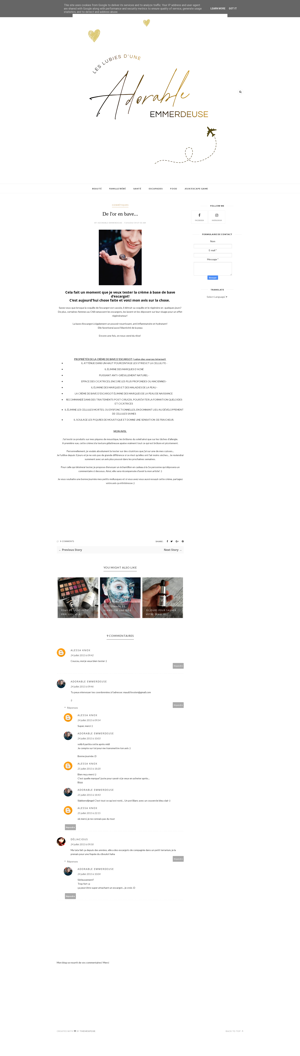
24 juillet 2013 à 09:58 (82, 844)
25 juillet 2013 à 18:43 (89, 794)
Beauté (97, 188)
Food (173, 188)
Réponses (72, 707)
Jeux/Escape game (196, 188)
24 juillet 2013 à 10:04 (89, 874)
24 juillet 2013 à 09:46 (82, 686)
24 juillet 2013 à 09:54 (89, 720)
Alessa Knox (80, 650)
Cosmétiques (120, 205)
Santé (137, 188)
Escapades (156, 188)
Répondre (178, 666)
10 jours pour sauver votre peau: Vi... (161, 612)
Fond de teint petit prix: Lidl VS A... (75, 612)
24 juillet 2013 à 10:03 (89, 738)
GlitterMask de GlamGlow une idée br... (117, 610)
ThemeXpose (87, 1031)
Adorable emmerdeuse (89, 681)
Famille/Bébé (117, 188)
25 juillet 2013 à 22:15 (89, 813)
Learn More (217, 8)
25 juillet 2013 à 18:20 (89, 768)
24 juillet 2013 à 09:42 (82, 655)
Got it (233, 8)
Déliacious (79, 839)
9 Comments (67, 541)
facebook (199, 220)
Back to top (233, 1031)
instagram (217, 220)
